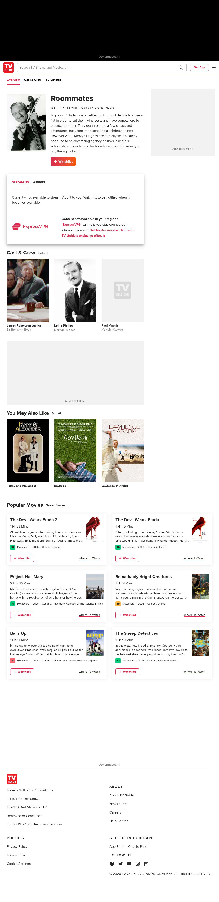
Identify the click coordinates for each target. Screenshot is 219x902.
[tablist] (75, 183)
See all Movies (55, 505)
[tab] (20, 183)
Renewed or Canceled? (24, 816)
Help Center (119, 821)
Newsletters (118, 804)
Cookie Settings (19, 864)
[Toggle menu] (214, 67)
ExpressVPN (71, 224)
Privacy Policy (17, 847)
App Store (117, 847)
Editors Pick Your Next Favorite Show (34, 824)
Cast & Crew (32, 80)
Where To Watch (89, 558)
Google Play (137, 847)
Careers (115, 812)
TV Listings (53, 80)
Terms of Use (16, 855)
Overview (13, 80)
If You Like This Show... (24, 799)
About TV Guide (122, 795)
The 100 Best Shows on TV (27, 807)
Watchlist (65, 161)
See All (43, 253)
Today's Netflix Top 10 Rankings (30, 790)
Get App (199, 67)
